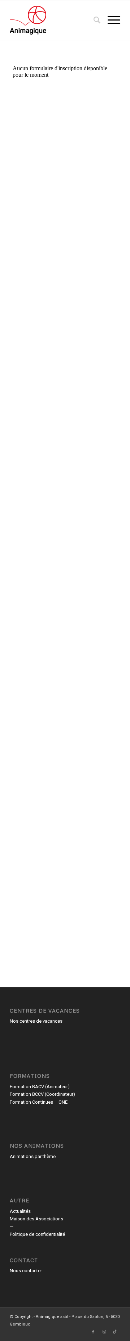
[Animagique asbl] (54, 20)
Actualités (20, 1211)
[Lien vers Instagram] (104, 1332)
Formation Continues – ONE (39, 1102)
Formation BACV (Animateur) (40, 1086)
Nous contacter (26, 1270)
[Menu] (110, 20)
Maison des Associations (36, 1218)
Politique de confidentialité (37, 1234)
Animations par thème (33, 1156)
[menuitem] (93, 20)
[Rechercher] (93, 20)
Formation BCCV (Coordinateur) (42, 1094)
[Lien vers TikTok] (114, 1332)
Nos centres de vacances (36, 1021)
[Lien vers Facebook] (93, 1332)
